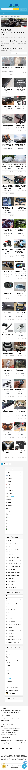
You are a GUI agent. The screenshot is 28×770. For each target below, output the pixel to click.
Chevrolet (9, 678)
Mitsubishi (9, 681)
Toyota (8, 662)
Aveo (14, 32)
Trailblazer (3, 34)
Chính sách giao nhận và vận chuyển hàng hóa (10, 730)
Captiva (6, 32)
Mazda (8, 665)
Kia (8, 670)
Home (2, 16)
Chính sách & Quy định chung (7, 726)
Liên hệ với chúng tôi (9, 765)
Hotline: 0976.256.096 (19, 765)
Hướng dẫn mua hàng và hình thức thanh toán (10, 728)
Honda (8, 675)
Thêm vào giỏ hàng (9, 93)
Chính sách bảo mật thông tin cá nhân (8, 734)
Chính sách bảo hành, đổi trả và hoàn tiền (9, 732)
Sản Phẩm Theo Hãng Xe (10, 16)
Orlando (23, 32)
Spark (2, 32)
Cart (24, 9)
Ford (8, 673)
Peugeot (9, 683)
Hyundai (9, 667)
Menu (3, 13)
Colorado (18, 32)
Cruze (10, 32)
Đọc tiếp (12, 74)
